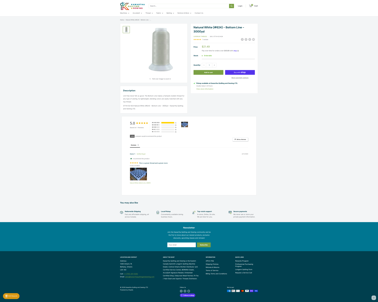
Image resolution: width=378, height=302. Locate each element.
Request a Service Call (243, 273)
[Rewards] (11, 296)
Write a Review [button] (241, 139)
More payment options (240, 78)
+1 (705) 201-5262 (131, 274)
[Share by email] (253, 39)
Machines (123, 13)
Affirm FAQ (210, 261)
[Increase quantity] (214, 65)
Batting (169, 13)
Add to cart (208, 72)
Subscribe (204, 245)
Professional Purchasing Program (244, 265)
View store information (204, 89)
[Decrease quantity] (204, 65)
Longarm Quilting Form (243, 269)
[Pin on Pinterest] (246, 39)
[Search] (231, 6)
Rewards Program (242, 261)
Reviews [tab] (133, 145)
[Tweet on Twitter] (249, 39)
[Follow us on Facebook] (181, 291)
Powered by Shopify (126, 290)
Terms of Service (212, 270)
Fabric (158, 13)
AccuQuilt (136, 13)
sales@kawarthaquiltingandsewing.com (139, 277)
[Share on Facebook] (242, 39)
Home (122, 20)
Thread (148, 13)
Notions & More (183, 13)
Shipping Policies (212, 264)
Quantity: (197, 65)
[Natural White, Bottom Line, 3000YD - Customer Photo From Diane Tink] (184, 124)
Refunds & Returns (212, 267)
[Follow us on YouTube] (188, 291)
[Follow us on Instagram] (185, 291)
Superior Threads (200, 36)
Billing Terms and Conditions (216, 274)
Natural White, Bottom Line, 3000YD (140, 183)
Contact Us (199, 13)
